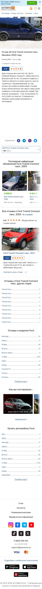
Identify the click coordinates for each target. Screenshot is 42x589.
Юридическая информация (21, 517)
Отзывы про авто (17, 13)
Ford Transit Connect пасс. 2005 (19, 253)
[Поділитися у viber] (29, 140)
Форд (36, 13)
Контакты (21, 508)
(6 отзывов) (27, 215)
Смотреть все (20, 419)
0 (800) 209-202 (21, 541)
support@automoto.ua (21, 547)
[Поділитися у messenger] (35, 140)
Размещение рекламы (21, 512)
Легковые (28, 13)
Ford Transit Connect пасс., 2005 (14, 198)
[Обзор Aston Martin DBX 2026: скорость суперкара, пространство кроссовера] (18, 406)
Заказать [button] (32, 3)
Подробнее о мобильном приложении (21, 560)
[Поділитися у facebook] (18, 140)
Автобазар (5, 13)
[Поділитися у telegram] (24, 140)
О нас (21, 503)
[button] (40, 8)
